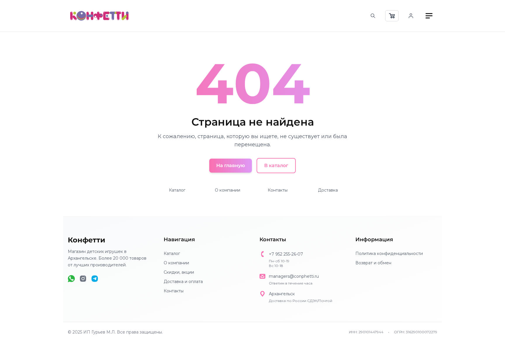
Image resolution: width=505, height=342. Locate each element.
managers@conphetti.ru (294, 276)
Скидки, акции (179, 272)
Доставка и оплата (183, 281)
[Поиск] (373, 16)
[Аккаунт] (411, 16)
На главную (230, 165)
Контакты (278, 190)
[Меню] (429, 16)
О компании (227, 190)
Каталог (177, 190)
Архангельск (282, 293)
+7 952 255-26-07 (286, 254)
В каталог (276, 165)
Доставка (328, 190)
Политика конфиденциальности (389, 253)
